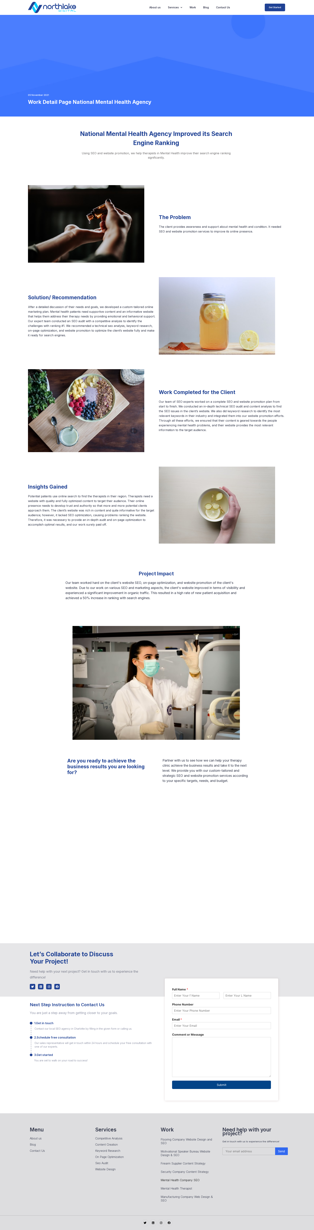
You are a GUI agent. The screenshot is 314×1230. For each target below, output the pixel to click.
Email (177, 1019)
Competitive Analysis (108, 1138)
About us (155, 7)
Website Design (105, 1169)
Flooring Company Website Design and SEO (186, 1141)
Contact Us (223, 7)
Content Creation (106, 1144)
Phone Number (183, 1004)
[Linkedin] (40, 986)
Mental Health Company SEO (180, 1180)
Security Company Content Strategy (185, 1172)
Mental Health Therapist (176, 1188)
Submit (221, 1085)
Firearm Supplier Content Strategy (183, 1163)
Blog (206, 7)
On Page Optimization (109, 1157)
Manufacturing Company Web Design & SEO (187, 1198)
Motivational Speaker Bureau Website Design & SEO (185, 1153)
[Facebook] (57, 986)
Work (193, 7)
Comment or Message (188, 1034)
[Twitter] (32, 986)
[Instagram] (49, 986)
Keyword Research (107, 1151)
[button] (275, 7)
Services (173, 7)
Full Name (180, 989)
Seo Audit (101, 1163)
